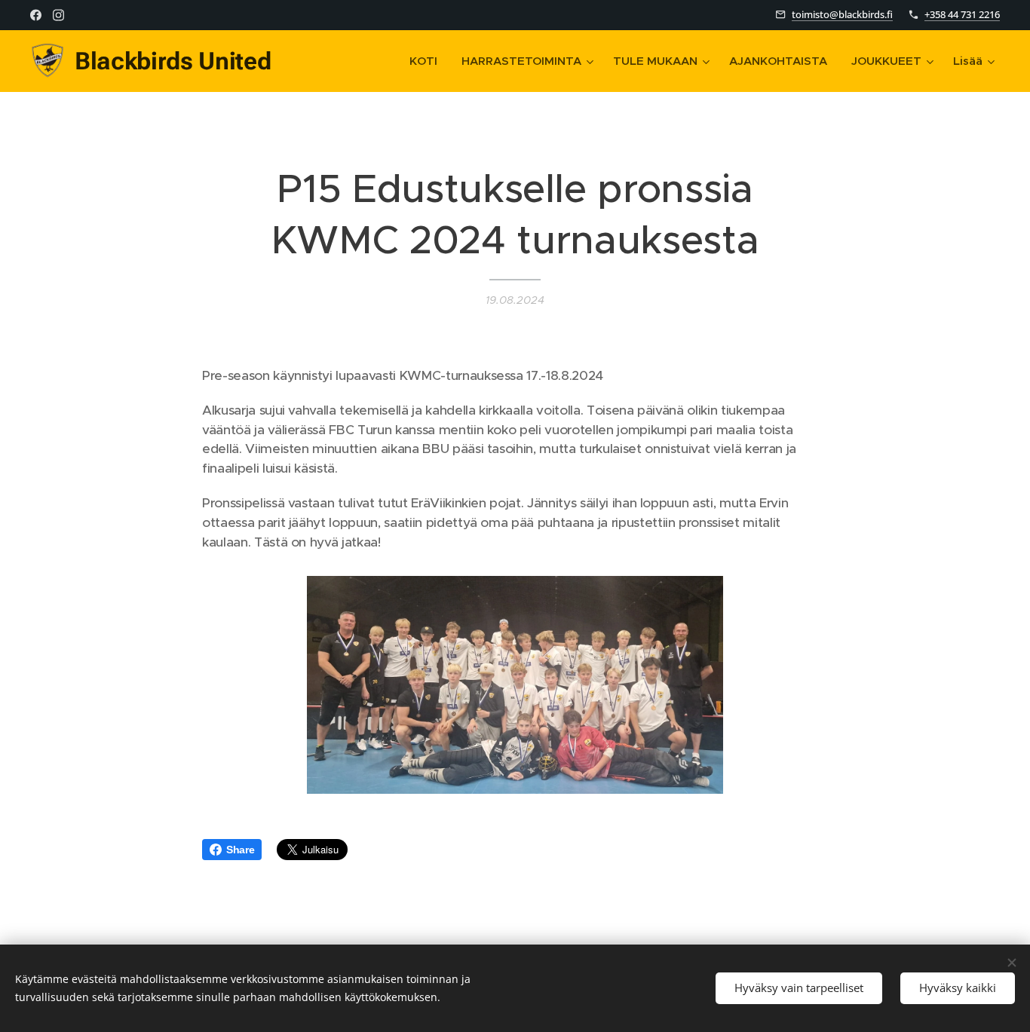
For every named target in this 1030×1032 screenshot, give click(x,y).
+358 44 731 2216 (962, 14)
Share (240, 850)
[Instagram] (58, 15)
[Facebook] (35, 15)
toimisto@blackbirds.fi (842, 14)
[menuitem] (427, 61)
